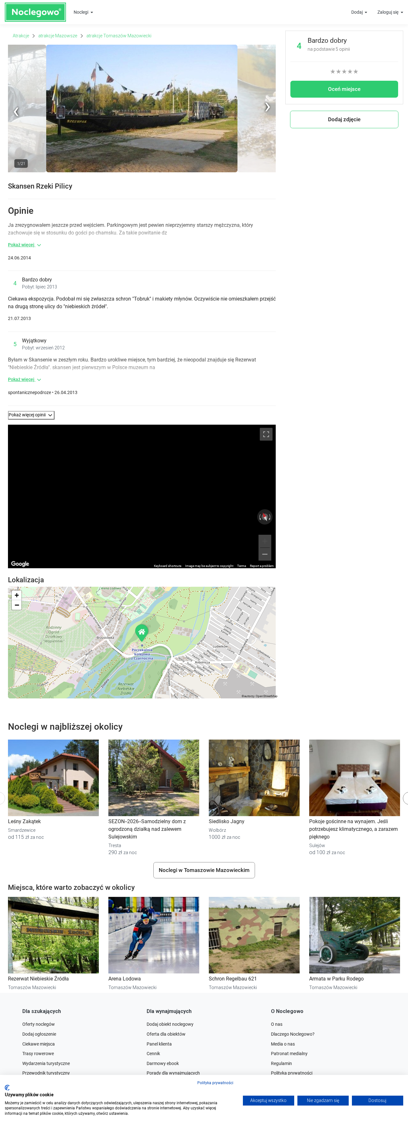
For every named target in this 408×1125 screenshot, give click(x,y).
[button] (31, 415)
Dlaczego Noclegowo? (293, 1034)
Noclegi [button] (81, 12)
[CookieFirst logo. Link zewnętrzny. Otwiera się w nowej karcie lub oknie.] (7, 1088)
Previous (16, 171)
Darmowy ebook (163, 1063)
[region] (142, 496)
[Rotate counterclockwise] (259, 517)
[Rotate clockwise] (270, 517)
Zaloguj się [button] (388, 12)
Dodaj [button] (357, 12)
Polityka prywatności (215, 1083)
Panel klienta (159, 1044)
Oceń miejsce (344, 89)
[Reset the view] (265, 517)
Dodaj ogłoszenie (39, 1034)
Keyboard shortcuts (167, 566)
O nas (276, 1024)
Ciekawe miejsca (38, 1044)
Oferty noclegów (38, 1024)
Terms (241, 566)
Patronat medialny (289, 1053)
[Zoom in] (265, 541)
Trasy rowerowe (38, 1053)
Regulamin (281, 1063)
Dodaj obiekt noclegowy (170, 1024)
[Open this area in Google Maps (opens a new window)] (20, 564)
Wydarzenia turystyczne (46, 1063)
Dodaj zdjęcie (344, 119)
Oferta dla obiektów (166, 1034)
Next (271, 47)
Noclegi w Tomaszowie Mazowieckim (204, 870)
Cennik (153, 1053)
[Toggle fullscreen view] (266, 434)
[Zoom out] (265, 554)
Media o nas (283, 1044)
